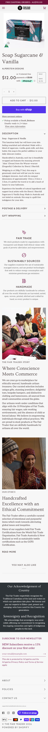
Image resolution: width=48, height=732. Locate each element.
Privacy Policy (17, 662)
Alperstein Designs (13, 68)
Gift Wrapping (11, 215)
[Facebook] (3, 713)
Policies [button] (7, 689)
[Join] (42, 654)
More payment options (12, 116)
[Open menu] (6, 8)
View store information (15, 126)
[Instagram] (8, 713)
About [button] (6, 680)
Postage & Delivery (14, 208)
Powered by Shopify (15, 727)
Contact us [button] (9, 698)
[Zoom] (24, 30)
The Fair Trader (15, 724)
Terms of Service (36, 662)
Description (10, 133)
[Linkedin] (13, 713)
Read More (9, 551)
